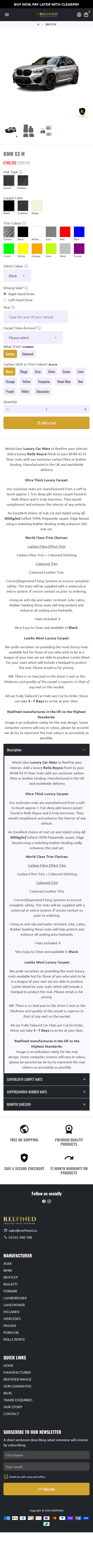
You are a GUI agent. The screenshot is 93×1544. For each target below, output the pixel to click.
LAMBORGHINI (15, 1298)
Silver (51, 371)
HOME (8, 1365)
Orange (10, 381)
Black (9, 371)
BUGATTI (10, 1284)
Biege (23, 371)
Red (80, 381)
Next (85, 77)
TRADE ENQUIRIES (17, 1400)
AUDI (7, 1263)
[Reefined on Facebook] (44, 1201)
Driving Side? (13, 288)
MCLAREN (11, 1311)
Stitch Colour (13, 266)
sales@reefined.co (20, 1230)
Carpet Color (13, 198)
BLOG (7, 1393)
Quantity (10, 401)
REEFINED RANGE (17, 1379)
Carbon (10, 353)
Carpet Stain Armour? (19, 328)
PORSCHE (11, 1332)
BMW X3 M (51, 24)
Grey (38, 371)
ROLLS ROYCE (14, 1339)
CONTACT (11, 1413)
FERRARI (10, 1291)
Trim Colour (12, 223)
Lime (81, 371)
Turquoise (44, 381)
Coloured (27, 353)
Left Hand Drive (20, 300)
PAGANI (9, 1325)
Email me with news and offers (27, 1476)
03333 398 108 (18, 1237)
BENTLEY (10, 1277)
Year (6, 307)
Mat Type (10, 171)
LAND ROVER (14, 1304)
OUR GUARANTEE (17, 1386)
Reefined (57, 1510)
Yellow (26, 381)
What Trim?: (18, 346)
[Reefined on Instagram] (49, 1201)
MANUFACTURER (17, 1372)
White (25, 391)
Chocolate (42, 391)
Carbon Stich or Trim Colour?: (30, 364)
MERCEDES (12, 1318)
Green (66, 371)
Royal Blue (64, 381)
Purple (10, 391)
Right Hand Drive (21, 294)
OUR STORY (12, 1406)
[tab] (46, 750)
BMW (7, 1270)
